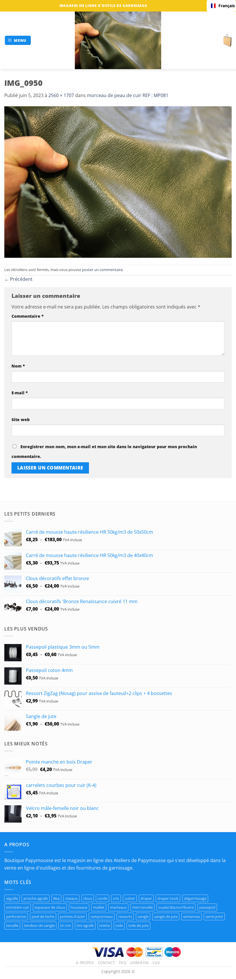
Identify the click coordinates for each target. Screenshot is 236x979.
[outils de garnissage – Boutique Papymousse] (118, 40)
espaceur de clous (50, 907)
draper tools (167, 898)
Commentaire (28, 316)
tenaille (12, 925)
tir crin (65, 925)
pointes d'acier (72, 916)
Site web (21, 419)
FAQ (122, 962)
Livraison (139, 962)
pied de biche (43, 916)
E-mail (20, 392)
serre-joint (214, 916)
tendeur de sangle (39, 925)
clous (87, 898)
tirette (104, 925)
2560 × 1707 (61, 95)
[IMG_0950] (118, 181)
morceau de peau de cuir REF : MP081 (127, 95)
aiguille (12, 898)
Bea (56, 898)
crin (116, 898)
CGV (156, 962)
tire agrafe (85, 925)
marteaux (118, 907)
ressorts (125, 916)
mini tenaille (142, 907)
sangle (143, 916)
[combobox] (221, 6)
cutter (130, 898)
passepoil (207, 907)
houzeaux (79, 907)
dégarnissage (195, 898)
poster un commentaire (102, 269)
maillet (98, 907)
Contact (106, 962)
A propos (85, 962)
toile (119, 925)
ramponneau (101, 916)
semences (191, 916)
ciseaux (71, 898)
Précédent (18, 279)
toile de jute (138, 925)
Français (225, 5)
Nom (18, 366)
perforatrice (16, 916)
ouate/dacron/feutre (176, 907)
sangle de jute (166, 916)
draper (146, 898)
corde (102, 898)
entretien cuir (17, 907)
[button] (18, 40)
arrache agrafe (35, 898)
